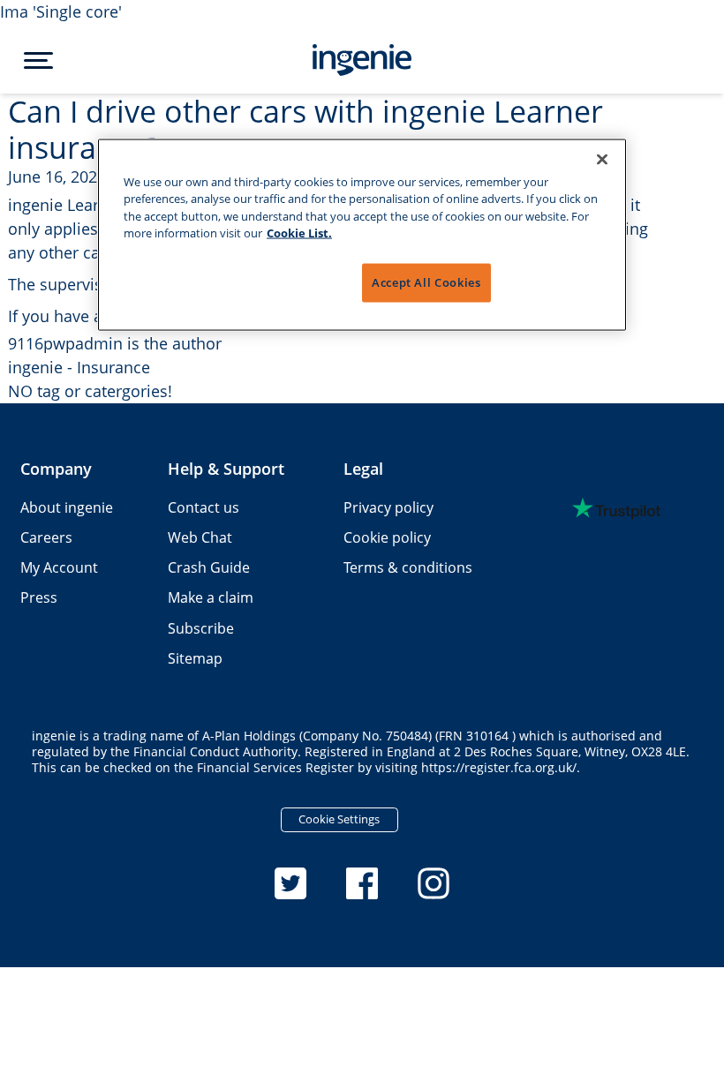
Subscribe (201, 628)
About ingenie (66, 507)
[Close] (602, 159)
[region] (362, 235)
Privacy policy (388, 507)
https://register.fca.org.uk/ (499, 768)
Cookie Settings (339, 819)
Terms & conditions (407, 567)
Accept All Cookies (426, 282)
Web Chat (200, 537)
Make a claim (210, 597)
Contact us (203, 507)
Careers (46, 537)
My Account (59, 567)
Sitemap (195, 658)
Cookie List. (299, 232)
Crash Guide (209, 567)
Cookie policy (387, 537)
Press (38, 597)
